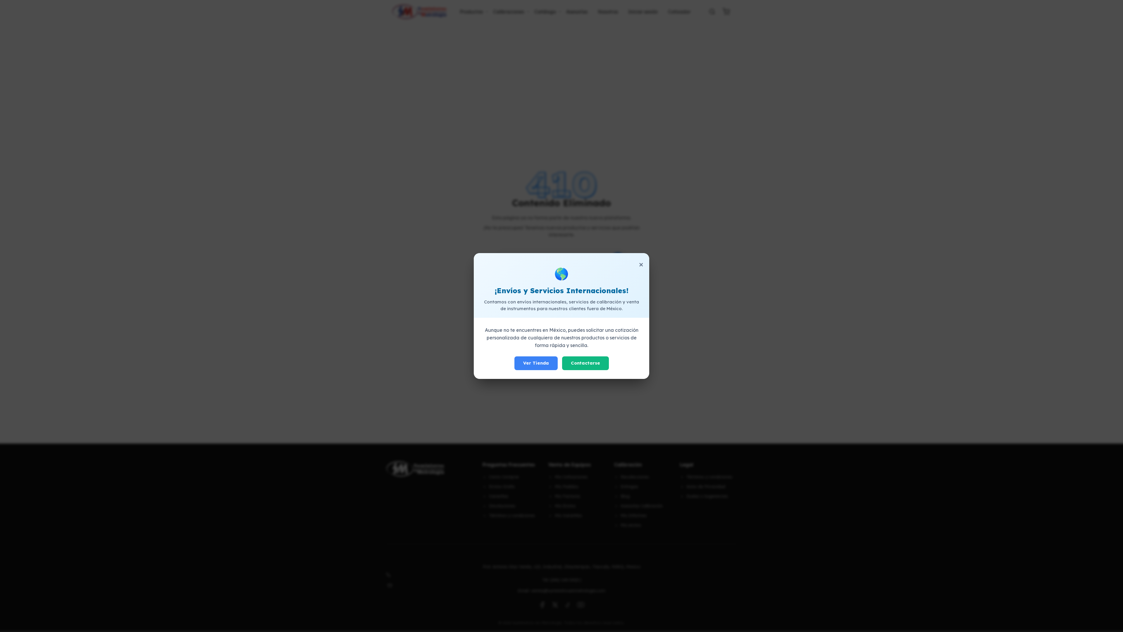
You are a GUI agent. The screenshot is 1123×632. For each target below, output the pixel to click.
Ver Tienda (536, 363)
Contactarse (585, 363)
